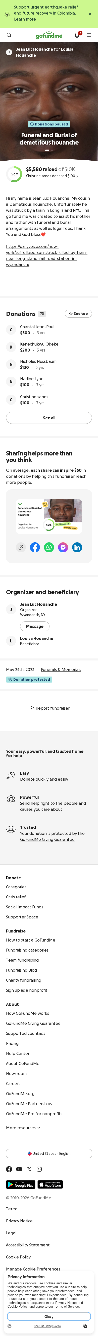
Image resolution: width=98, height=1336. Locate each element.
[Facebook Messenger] (63, 547)
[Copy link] (21, 547)
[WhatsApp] (49, 547)
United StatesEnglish (52, 1154)
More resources (21, 1127)
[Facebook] (35, 547)
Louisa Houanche (36, 638)
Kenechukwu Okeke (39, 344)
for (44, 52)
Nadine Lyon (31, 378)
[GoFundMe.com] (49, 35)
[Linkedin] (77, 547)
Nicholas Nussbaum (38, 361)
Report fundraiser (53, 708)
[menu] (89, 35)
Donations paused (51, 124)
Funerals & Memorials (61, 669)
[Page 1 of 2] (47, 150)
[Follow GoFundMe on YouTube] (19, 1169)
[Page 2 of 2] (52, 150)
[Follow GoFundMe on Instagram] (39, 1169)
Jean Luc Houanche (38, 604)
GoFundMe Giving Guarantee (47, 839)
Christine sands (34, 396)
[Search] (9, 35)
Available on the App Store (50, 1184)
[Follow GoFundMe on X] (29, 1169)
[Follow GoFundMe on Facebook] (9, 1169)
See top (81, 314)
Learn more (25, 19)
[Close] (90, 14)
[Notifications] (77, 35)
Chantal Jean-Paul (37, 326)
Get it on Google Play (20, 1184)
